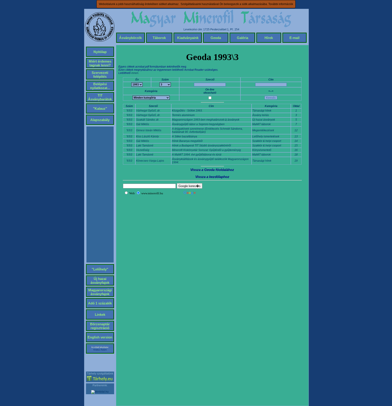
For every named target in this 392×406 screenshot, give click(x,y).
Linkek (100, 314)
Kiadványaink (187, 38)
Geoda (216, 38)
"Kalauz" (100, 108)
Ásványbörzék (130, 38)
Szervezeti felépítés (100, 74)
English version (100, 337)
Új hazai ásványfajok (100, 280)
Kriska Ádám (100, 349)
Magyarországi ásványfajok (100, 292)
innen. (135, 73)
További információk (280, 4)
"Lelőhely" (100, 269)
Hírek (269, 38)
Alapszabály (100, 120)
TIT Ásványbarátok (100, 97)
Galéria (242, 38)
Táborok (159, 38)
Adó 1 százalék (100, 303)
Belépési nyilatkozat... (100, 86)
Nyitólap (100, 52)
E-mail (294, 38)
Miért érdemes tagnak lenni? (100, 63)
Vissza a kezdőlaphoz (212, 177)
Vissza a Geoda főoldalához (212, 170)
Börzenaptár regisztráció (100, 326)
